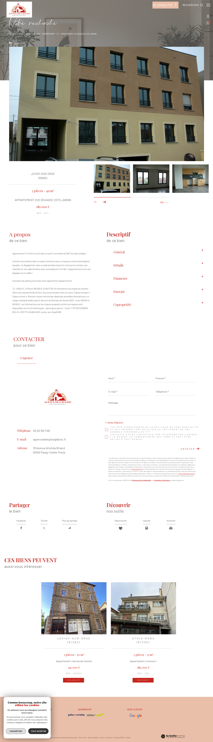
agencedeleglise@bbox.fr (49, 439)
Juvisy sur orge (33, 34)
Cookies (127, 737)
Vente (21, 34)
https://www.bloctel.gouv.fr (186, 473)
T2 (58, 34)
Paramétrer (16, 731)
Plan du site (83, 737)
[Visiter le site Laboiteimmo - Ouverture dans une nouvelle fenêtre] (173, 736)
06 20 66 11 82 (41, 430)
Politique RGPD (119, 737)
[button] (104, 202)
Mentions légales (93, 737)
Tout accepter (38, 731)
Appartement (49, 34)
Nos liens (109, 737)
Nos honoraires (72, 737)
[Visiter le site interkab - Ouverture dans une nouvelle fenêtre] (95, 714)
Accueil (12, 34)
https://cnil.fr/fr (137, 469)
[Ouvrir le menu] (208, 5)
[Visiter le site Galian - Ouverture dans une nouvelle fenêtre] (76, 714)
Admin (102, 737)
